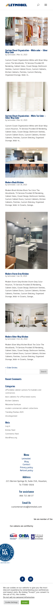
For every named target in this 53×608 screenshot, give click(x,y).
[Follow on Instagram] (30, 579)
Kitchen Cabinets (12, 401)
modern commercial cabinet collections (21, 408)
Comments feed (12, 434)
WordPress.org (11, 438)
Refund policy (26, 470)
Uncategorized (11, 416)
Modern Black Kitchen (14, 182)
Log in (7, 426)
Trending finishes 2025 (14, 412)
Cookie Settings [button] (11, 602)
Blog (26, 461)
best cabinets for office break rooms (20, 397)
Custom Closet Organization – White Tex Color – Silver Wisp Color (25, 116)
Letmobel (26, 458)
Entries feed (10, 430)
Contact (26, 464)
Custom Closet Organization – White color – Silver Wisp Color (26, 51)
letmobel (11, 55)
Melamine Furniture (13, 405)
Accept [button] (25, 602)
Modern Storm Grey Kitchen (17, 273)
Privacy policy (26, 467)
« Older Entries (11, 368)
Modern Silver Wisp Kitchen (16, 336)
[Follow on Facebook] (22, 579)
